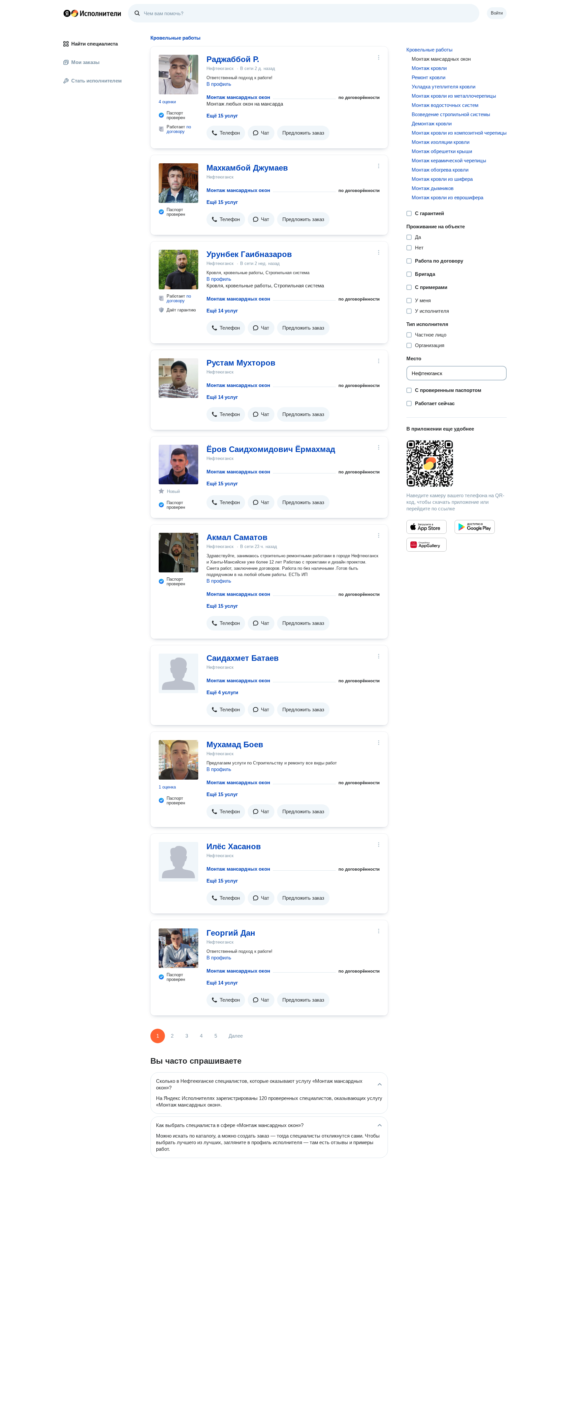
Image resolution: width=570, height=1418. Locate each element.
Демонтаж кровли (432, 123)
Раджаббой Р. (232, 59)
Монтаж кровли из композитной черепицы (459, 133)
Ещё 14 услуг (222, 310)
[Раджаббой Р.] (178, 74)
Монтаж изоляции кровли (440, 142)
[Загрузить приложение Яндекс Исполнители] (456, 463)
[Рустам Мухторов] (178, 378)
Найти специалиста (94, 44)
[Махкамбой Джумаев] (178, 183)
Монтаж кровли (429, 68)
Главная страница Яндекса (67, 13)
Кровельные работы (429, 49)
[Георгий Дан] (178, 948)
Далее (236, 1036)
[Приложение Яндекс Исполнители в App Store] (426, 527)
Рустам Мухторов (240, 362)
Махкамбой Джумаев (247, 167)
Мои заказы (85, 62)
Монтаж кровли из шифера (442, 179)
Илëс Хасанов (233, 846)
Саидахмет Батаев (242, 658)
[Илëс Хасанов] (178, 862)
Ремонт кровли (428, 77)
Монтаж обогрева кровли (440, 170)
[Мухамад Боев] (178, 760)
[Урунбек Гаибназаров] (178, 269)
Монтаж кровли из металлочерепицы (454, 96)
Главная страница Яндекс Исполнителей (92, 13)
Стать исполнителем (96, 80)
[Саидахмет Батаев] (178, 673)
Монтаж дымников (433, 188)
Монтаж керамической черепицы (449, 160)
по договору (179, 129)
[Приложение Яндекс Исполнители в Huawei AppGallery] (426, 545)
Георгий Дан (230, 932)
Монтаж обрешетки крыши (442, 151)
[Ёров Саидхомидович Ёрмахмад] (178, 464)
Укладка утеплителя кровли (443, 86)
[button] (225, 133)
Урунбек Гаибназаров (249, 254)
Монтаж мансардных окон (238, 97)
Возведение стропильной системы (451, 114)
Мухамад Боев (234, 744)
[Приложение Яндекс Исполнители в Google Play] (475, 527)
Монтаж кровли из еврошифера (447, 197)
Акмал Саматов (237, 537)
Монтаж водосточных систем (445, 105)
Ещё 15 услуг (222, 115)
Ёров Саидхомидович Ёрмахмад (270, 449)
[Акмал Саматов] (178, 552)
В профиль (218, 84)
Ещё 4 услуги (222, 692)
